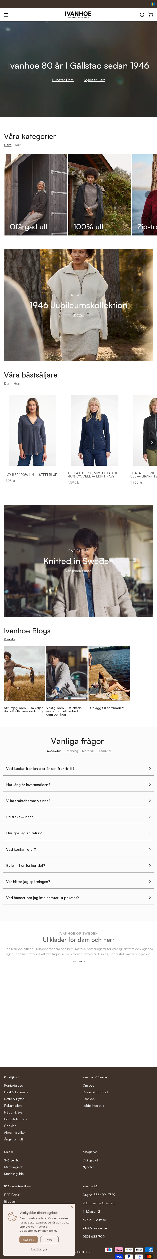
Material (88, 750)
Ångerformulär (14, 1139)
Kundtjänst (11, 1077)
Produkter (104, 750)
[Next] (149, 195)
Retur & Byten (14, 1099)
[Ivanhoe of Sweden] (78, 14)
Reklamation (13, 1106)
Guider (8, 1152)
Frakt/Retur (53, 750)
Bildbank (10, 1201)
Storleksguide (14, 1174)
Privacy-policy (47, 1231)
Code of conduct (95, 1092)
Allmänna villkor (15, 1132)
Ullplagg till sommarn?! (106, 708)
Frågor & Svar (14, 1112)
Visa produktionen (78, 570)
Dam (7, 145)
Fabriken (89, 1099)
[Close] (72, 1207)
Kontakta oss (13, 1085)
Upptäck (78, 314)
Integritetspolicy (15, 1119)
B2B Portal (12, 1195)
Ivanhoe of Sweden (96, 1077)
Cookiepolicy (28, 1231)
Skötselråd (11, 1160)
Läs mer (76, 961)
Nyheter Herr (94, 80)
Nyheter (88, 1167)
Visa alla (9, 639)
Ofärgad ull (90, 1160)
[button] (142, 15)
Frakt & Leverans (16, 1092)
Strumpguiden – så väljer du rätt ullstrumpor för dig (24, 709)
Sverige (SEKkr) (76, 1252)
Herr (17, 145)
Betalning (71, 750)
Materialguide (14, 1167)
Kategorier (90, 1152)
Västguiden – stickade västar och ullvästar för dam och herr (64, 711)
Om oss (88, 1085)
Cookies (10, 1126)
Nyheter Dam (63, 80)
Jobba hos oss (93, 1106)
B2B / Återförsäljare (17, 1186)
